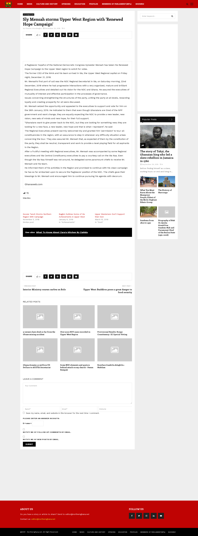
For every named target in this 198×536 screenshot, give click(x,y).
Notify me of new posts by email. (41, 439)
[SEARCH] (172, 16)
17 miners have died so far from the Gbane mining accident (39, 333)
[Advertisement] (77, 51)
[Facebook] (132, 516)
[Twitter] (139, 516)
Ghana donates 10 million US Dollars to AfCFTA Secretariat (37, 366)
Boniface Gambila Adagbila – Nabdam (111, 366)
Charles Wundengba (33, 28)
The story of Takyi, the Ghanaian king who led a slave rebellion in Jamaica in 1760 (156, 156)
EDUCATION (79, 4)
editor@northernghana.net (43, 519)
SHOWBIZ (140, 4)
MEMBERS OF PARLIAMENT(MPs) (116, 4)
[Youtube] (161, 516)
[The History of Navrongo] (166, 181)
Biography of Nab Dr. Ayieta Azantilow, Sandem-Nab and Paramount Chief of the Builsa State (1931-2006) (166, 227)
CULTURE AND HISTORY (47, 4)
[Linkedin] (154, 516)
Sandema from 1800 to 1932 (147, 221)
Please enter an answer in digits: (41, 418)
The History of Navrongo (165, 191)
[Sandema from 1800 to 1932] (148, 212)
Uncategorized (29, 14)
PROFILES (93, 4)
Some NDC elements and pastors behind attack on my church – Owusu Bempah (76, 367)
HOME (20, 4)
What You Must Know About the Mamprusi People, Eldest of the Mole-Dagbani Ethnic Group (148, 196)
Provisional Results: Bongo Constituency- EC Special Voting (112, 333)
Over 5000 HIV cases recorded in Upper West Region (75, 333)
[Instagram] (146, 516)
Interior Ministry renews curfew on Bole (44, 289)
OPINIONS (66, 4)
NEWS (29, 4)
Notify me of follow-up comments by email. (47, 432)
